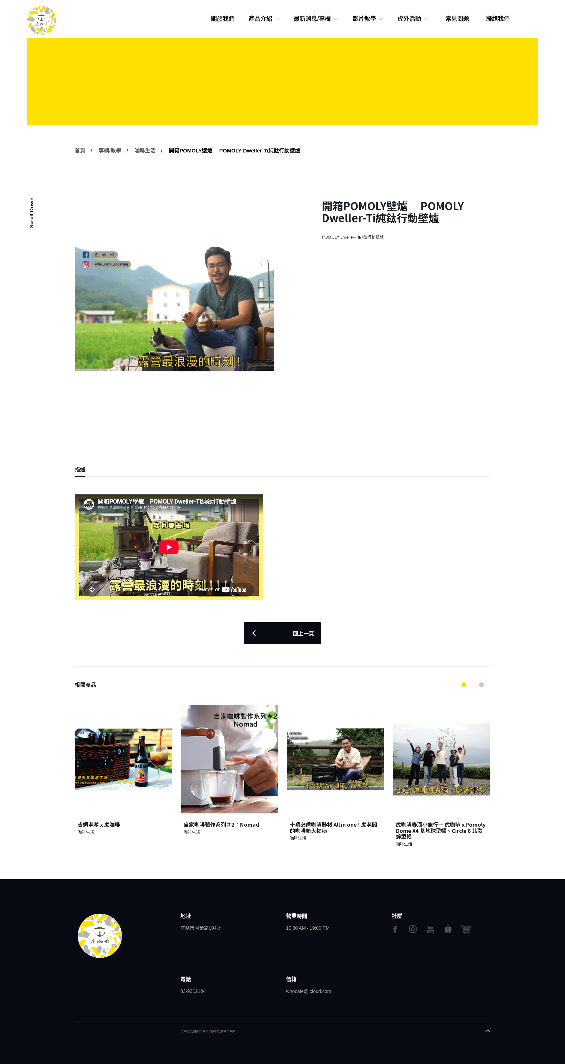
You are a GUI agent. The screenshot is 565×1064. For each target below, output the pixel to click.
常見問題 (457, 19)
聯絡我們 (498, 19)
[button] (464, 685)
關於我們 (223, 19)
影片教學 (364, 19)
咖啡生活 (145, 151)
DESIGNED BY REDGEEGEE (207, 1031)
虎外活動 (409, 19)
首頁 (80, 151)
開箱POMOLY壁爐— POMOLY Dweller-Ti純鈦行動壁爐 (234, 151)
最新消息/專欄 (312, 19)
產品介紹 (260, 19)
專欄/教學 (110, 151)
